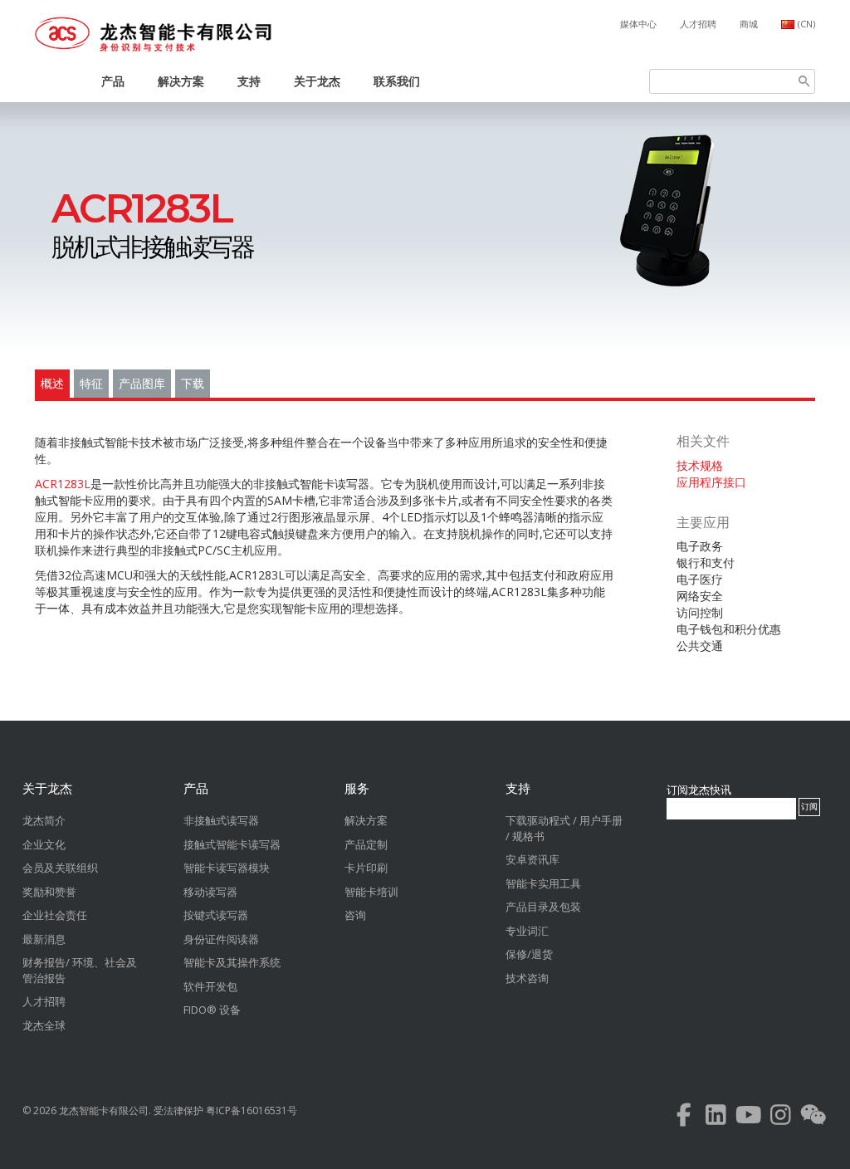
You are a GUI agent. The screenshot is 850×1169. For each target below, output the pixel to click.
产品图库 (142, 383)
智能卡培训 (371, 891)
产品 (113, 81)
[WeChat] (813, 1119)
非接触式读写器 (221, 820)
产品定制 (366, 844)
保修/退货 (529, 953)
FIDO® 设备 (212, 1009)
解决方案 (181, 81)
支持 (249, 81)
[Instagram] (780, 1119)
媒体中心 (638, 23)
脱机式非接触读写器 (152, 227)
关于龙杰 (317, 81)
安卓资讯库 (532, 859)
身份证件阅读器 (221, 939)
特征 (91, 383)
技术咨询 (527, 978)
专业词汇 (527, 930)
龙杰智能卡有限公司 (104, 1110)
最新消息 (44, 939)
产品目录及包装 (543, 906)
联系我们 (397, 81)
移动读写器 (210, 891)
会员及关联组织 (60, 867)
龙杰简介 (44, 820)
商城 (749, 23)
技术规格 (700, 465)
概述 (52, 383)
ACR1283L (62, 484)
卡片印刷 (366, 867)
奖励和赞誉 (49, 891)
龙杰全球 (44, 1025)
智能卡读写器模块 (226, 867)
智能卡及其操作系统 (232, 962)
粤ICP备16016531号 (251, 1110)
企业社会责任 (54, 914)
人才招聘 (698, 23)
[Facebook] (683, 1119)
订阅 (809, 806)
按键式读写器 (215, 914)
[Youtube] (748, 1119)
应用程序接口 (711, 482)
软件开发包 (210, 986)
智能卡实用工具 (543, 883)
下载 (192, 383)
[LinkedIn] (715, 1119)
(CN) (806, 23)
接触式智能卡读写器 (232, 844)
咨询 (355, 914)
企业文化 (44, 844)
